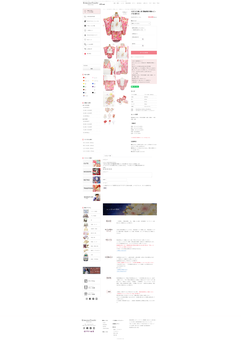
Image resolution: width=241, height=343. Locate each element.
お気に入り (145, 3)
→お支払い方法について (122, 269)
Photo (158, 3)
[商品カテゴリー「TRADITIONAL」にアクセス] (91, 188)
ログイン (133, 3)
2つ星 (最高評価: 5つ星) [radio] (105, 169)
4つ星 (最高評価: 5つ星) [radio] (109, 169)
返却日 (133, 43)
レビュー (105, 171)
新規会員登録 (128, 3)
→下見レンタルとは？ (121, 250)
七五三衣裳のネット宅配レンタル (112, 9)
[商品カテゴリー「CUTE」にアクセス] (91, 163)
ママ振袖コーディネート (118, 320)
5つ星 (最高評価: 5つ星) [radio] (111, 169)
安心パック (134, 20)
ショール (122, 3)
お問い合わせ (137, 325)
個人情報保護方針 (147, 325)
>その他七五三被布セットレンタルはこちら (140, 137)
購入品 (114, 327)
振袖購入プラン (116, 323)
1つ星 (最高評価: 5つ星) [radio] (103, 169)
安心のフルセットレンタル (147, 321)
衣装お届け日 (135, 37)
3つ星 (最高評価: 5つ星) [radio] (107, 169)
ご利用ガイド (138, 323)
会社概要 (141, 325)
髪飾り (118, 3)
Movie (154, 3)
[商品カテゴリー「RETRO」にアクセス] (91, 179)
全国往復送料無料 (138, 321)
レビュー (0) (108, 155)
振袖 (114, 3)
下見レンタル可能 (132, 323)
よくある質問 (131, 325)
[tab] (108, 155)
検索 (92, 68)
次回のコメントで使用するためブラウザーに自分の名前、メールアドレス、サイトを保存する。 (128, 185)
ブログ (150, 3)
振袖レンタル (105, 320)
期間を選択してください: (138, 27)
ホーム (104, 9)
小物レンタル (105, 331)
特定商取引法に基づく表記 (134, 327)
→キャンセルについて (121, 271)
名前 (104, 179)
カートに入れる (144, 52)
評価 (104, 167)
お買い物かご (139, 3)
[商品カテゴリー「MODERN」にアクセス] (91, 171)
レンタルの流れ (132, 321)
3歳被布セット (121, 9)
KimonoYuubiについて (146, 323)
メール (105, 182)
